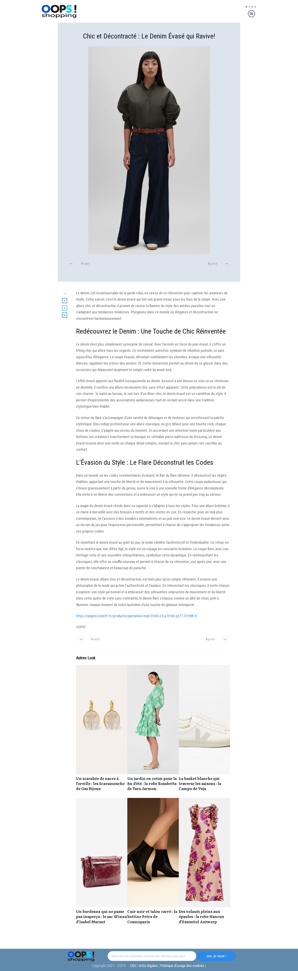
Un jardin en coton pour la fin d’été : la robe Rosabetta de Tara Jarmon (153, 730)
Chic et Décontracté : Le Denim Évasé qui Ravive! (149, 36)
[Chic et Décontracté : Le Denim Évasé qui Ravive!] (149, 150)
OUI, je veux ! (216, 956)
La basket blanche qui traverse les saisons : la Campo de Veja (204, 730)
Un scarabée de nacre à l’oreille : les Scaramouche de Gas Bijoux (101, 730)
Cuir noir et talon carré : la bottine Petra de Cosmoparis (153, 863)
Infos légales (148, 966)
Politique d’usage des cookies (182, 966)
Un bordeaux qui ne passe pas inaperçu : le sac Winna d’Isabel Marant (101, 863)
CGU (133, 966)
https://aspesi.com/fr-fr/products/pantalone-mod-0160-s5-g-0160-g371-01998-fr (136, 616)
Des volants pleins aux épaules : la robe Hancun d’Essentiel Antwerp (204, 863)
